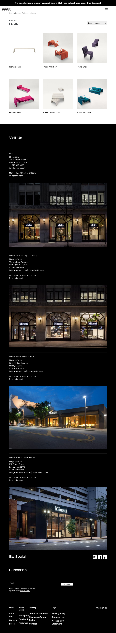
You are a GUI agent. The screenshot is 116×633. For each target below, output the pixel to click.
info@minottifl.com (17, 371)
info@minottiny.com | (18, 270)
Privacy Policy (58, 613)
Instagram (24, 615)
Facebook (23, 619)
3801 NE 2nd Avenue (18, 363)
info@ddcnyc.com (17, 168)
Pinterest (23, 623)
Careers (13, 620)
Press (12, 624)
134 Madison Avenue (18, 159)
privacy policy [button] (25, 590)
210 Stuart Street (16, 464)
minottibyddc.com (36, 270)
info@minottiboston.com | (21, 472)
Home (11, 13)
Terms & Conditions (38, 613)
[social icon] (95, 558)
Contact (33, 624)
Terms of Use (58, 617)
